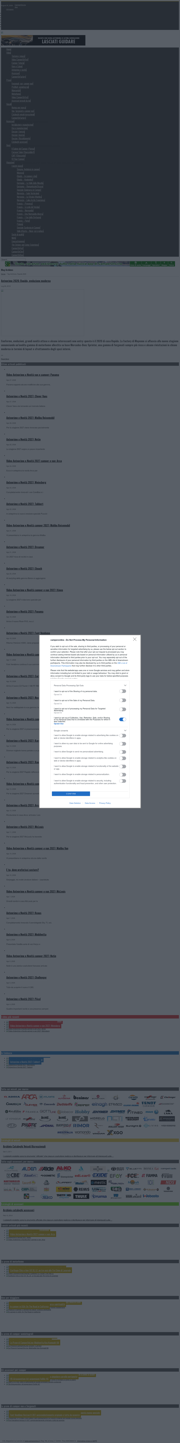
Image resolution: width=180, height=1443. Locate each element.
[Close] (135, 640)
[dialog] (90, 721)
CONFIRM (71, 794)
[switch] (122, 691)
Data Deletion (75, 803)
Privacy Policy (105, 803)
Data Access (90, 803)
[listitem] (90, 685)
